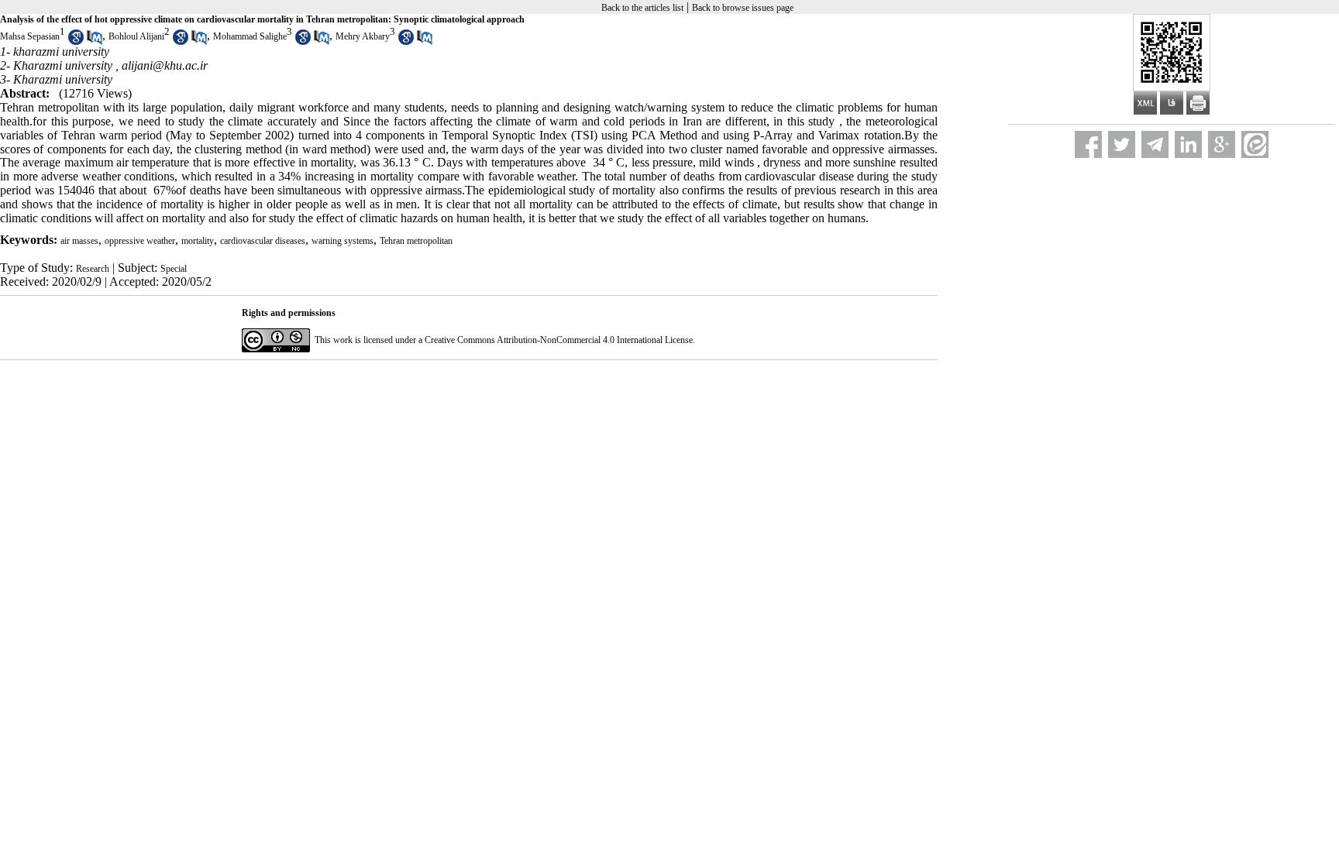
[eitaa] (1254, 144)
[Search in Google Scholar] (76, 41)
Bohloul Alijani (136, 36)
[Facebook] (1088, 144)
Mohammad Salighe (250, 36)
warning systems (342, 240)
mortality (197, 240)
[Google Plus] (1221, 144)
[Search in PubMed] (94, 41)
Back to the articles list (642, 7)
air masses (79, 240)
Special (173, 268)
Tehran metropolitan (416, 240)
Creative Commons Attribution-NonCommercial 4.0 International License (559, 340)
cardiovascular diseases (262, 240)
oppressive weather (140, 240)
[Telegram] (1155, 144)
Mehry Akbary (363, 36)
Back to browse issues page (742, 7)
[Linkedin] (1188, 144)
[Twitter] (1121, 144)
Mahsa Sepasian (30, 36)
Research (92, 268)
